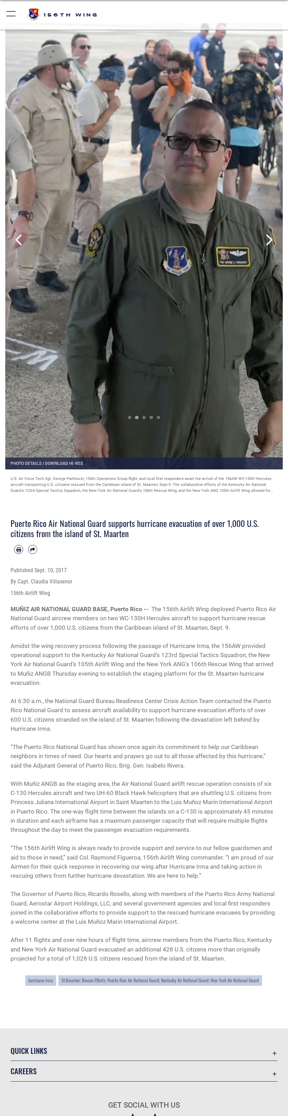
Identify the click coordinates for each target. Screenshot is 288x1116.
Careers (24, 1070)
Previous (19, 240)
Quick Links (29, 1050)
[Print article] (18, 549)
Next (269, 240)
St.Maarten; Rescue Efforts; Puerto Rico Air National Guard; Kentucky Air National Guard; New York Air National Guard (160, 980)
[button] (11, 15)
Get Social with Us (144, 1105)
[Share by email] (32, 549)
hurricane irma (40, 980)
